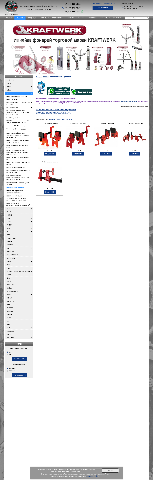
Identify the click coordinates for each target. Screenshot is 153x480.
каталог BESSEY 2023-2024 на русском (56, 110)
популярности (67, 119)
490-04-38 (72, 4)
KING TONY (10, 251)
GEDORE (9, 241)
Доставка (117, 18)
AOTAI (9, 83)
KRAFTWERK (11, 258)
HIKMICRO (10, 245)
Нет (10, 354)
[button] (65, 70)
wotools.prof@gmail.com (105, 3)
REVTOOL (10, 311)
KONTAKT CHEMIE (12, 255)
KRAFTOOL (10, 308)
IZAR (8, 278)
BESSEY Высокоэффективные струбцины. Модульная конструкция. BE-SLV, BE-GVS (18, 135)
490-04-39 (72, 8)
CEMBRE (9, 314)
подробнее (49, 153)
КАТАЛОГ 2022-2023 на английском (53, 113)
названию (52, 119)
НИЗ (8, 321)
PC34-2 (134, 150)
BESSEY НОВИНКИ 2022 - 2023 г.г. (16, 96)
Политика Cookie (92, 476)
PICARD (9, 212)
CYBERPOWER (11, 238)
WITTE (9, 221)
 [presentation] (11, 46)
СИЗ (83, 18)
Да (10, 352)
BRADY (9, 318)
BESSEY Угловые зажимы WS (15, 167)
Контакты (104, 18)
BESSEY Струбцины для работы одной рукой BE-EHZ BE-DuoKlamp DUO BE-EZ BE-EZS (17, 152)
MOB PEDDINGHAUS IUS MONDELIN (18, 271)
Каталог (20, 18)
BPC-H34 (78, 150)
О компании (72, 18)
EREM (8, 265)
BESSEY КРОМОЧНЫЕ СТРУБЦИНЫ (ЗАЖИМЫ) (17, 184)
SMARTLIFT (10, 338)
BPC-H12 (50, 150)
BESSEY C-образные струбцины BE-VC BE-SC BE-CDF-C (17, 141)
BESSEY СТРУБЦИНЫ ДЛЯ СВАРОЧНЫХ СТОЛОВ (14, 192)
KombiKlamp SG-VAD (13, 117)
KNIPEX (9, 86)
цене (59, 119)
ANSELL (9, 288)
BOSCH (9, 261)
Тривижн (92, 18)
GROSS (9, 334)
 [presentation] (141, 46)
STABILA (9, 225)
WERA (9, 90)
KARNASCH (10, 301)
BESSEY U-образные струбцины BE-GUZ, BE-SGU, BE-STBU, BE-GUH (17, 122)
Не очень (12, 370)
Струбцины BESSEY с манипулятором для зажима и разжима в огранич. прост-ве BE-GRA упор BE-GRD (18, 128)
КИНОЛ (9, 324)
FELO (8, 231)
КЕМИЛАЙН (10, 285)
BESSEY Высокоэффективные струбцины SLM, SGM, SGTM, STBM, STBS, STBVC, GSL (17, 112)
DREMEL (9, 215)
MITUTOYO (10, 331)
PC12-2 (106, 150)
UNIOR (9, 281)
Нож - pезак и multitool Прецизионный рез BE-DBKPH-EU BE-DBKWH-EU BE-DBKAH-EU (18, 177)
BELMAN (9, 298)
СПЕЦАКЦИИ (32, 18)
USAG (8, 328)
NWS (8, 218)
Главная (9, 18)
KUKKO (9, 304)
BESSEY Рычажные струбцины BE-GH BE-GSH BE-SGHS (18, 171)
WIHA (8, 228)
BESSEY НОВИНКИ (12, 107)
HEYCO (9, 208)
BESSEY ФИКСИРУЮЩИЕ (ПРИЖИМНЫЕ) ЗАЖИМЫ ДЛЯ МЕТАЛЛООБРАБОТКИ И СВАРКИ (17, 198)
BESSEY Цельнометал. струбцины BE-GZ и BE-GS (18, 103)
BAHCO (9, 275)
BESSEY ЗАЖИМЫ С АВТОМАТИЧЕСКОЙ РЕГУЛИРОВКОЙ (18, 204)
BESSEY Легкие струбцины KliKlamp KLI (17, 158)
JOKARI (9, 294)
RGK (8, 248)
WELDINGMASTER (12, 291)
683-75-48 (72, 11)
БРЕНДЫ (44, 18)
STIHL (8, 268)
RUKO (8, 235)
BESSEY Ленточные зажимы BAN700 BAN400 (17, 163)
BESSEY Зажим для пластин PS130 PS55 (17, 146)
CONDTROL (10, 80)
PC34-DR (50, 189)
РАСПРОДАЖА (57, 18)
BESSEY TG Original (12, 99)
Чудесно (12, 368)
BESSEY (9, 93)
